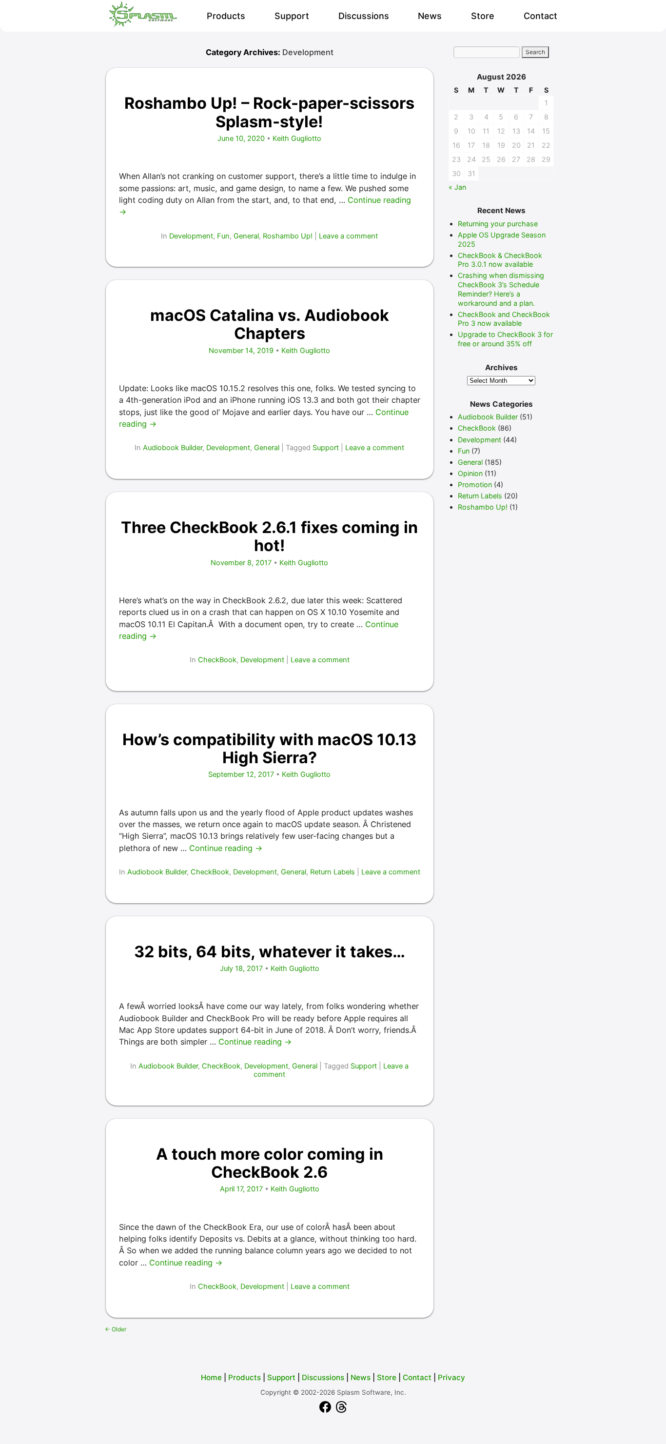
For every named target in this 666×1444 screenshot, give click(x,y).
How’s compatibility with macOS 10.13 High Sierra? (269, 748)
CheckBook (217, 659)
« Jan (457, 187)
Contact (540, 16)
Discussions (363, 16)
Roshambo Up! (288, 236)
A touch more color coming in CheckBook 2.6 (269, 1163)
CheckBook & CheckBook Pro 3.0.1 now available (500, 260)
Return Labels (332, 872)
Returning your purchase (498, 223)
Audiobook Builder (172, 447)
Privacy (451, 1377)
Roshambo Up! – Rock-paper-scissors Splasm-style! (269, 112)
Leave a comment (348, 236)
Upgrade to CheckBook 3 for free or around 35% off (505, 339)
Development (191, 236)
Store (482, 16)
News (430, 16)
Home (211, 1377)
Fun (223, 236)
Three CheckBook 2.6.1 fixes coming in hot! (269, 536)
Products (226, 16)
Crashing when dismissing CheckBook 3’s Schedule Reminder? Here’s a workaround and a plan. (501, 289)
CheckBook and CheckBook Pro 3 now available (504, 319)
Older (115, 1329)
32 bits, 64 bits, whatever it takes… (269, 951)
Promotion (475, 484)
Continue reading (225, 848)
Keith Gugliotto (297, 138)
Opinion (470, 473)
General (246, 236)
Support (291, 16)
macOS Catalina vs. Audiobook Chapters (269, 324)
